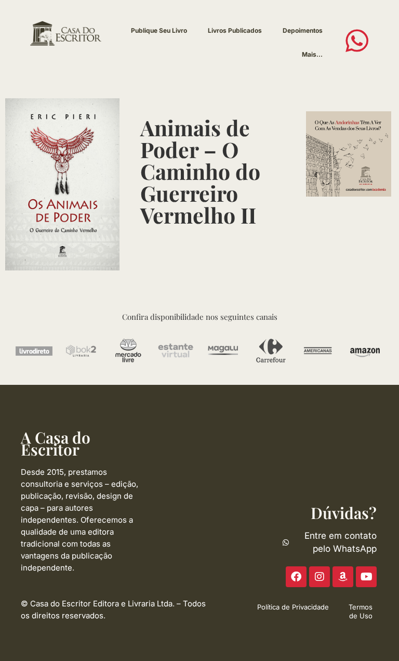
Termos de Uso (361, 611)
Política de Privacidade (293, 607)
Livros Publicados (235, 30)
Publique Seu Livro (159, 30)
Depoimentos (303, 30)
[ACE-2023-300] (348, 153)
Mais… (312, 54)
